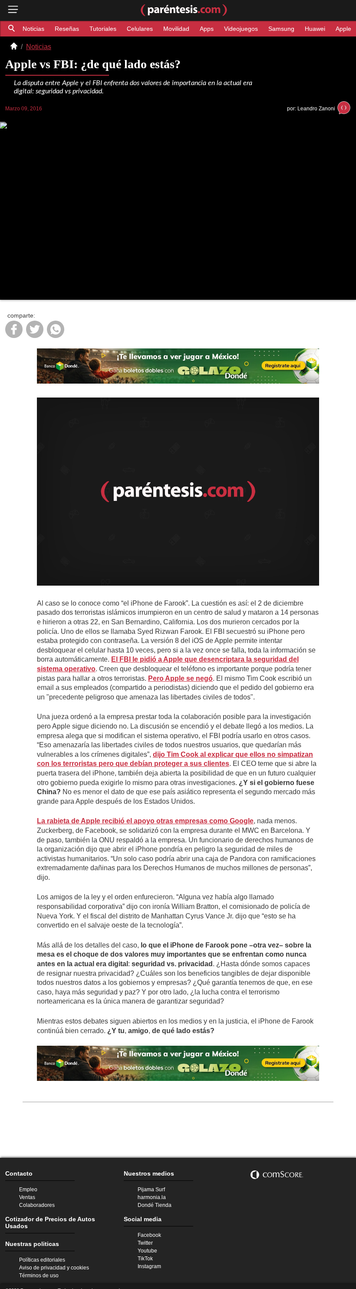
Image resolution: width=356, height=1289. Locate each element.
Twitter (145, 1238)
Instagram (149, 1263)
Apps (200, 28)
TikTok (145, 1255)
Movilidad (170, 28)
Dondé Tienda (154, 1199)
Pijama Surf (151, 1182)
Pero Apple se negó (144, 679)
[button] (12, 28)
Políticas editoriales (41, 1249)
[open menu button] (13, 10)
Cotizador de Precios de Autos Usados (55, 1213)
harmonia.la (151, 1190)
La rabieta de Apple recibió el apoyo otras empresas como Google (137, 822)
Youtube (147, 1246)
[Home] (13, 47)
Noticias (34, 28)
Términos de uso (37, 1265)
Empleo (27, 1182)
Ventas (26, 1190)
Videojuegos (234, 28)
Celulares (135, 28)
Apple (333, 28)
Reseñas (66, 28)
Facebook (149, 1230)
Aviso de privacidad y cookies (52, 1257)
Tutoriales (99, 28)
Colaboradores (36, 1199)
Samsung (272, 28)
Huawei (305, 28)
